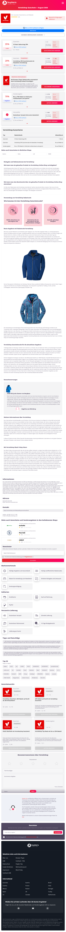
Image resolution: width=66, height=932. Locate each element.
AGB (4, 861)
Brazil (49, 882)
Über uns (5, 858)
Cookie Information (31, 837)
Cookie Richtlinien (8, 867)
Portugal (50, 888)
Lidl (34, 154)
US (3, 894)
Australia (5, 882)
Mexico (5, 888)
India (49, 885)
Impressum (6, 870)
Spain (4, 891)
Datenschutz (6, 864)
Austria (27, 882)
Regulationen (28, 557)
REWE (49, 154)
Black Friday (19, 870)
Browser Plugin (20, 858)
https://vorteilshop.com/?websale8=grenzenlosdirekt (16, 510)
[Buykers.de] (9, 3)
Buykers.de (24, 798)
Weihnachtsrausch (21, 867)
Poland (27, 888)
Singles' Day (19, 864)
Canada (27, 894)
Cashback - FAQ (20, 861)
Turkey (50, 891)
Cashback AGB (7, 873)
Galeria (4, 154)
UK (26, 891)
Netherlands (51, 894)
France (27, 885)
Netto (19, 154)
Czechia (5, 885)
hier (23, 817)
